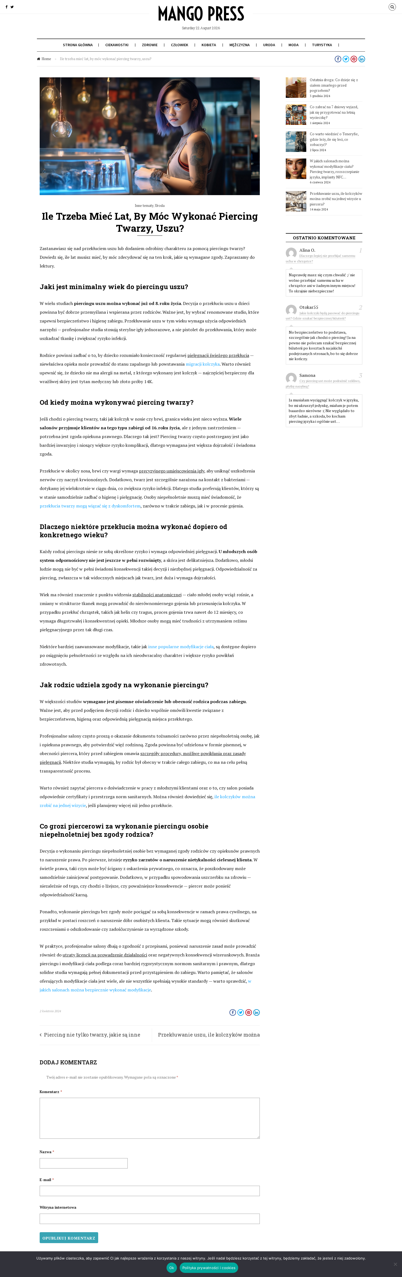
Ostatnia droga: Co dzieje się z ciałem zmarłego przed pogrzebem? (334, 85)
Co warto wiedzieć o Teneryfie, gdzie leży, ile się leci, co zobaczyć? (334, 139)
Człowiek (179, 44)
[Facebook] (6, 6)
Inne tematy (144, 205)
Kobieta (209, 44)
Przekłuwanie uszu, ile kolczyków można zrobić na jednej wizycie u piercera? (336, 199)
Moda (294, 44)
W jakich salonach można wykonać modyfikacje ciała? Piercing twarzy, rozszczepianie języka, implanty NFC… (334, 169)
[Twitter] (12, 6)
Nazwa (47, 1151)
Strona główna (78, 44)
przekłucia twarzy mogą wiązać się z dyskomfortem (90, 506)
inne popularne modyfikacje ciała (181, 647)
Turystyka (322, 44)
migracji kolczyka (203, 364)
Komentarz (51, 1091)
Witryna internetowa (58, 1207)
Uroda (269, 44)
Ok (171, 1268)
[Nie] (395, 1264)
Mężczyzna (239, 44)
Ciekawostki (117, 44)
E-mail (47, 1179)
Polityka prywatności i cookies (209, 1268)
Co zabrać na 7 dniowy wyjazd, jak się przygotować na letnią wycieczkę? (334, 112)
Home (46, 58)
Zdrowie (150, 44)
